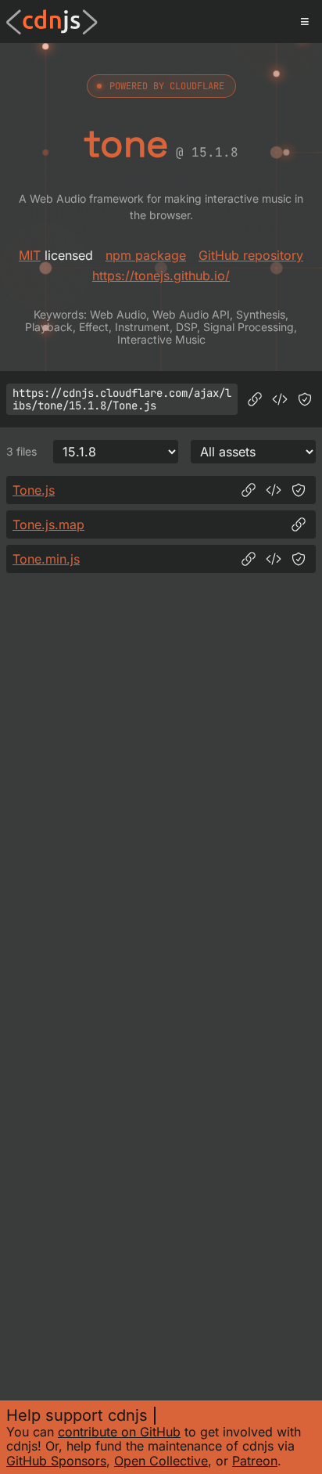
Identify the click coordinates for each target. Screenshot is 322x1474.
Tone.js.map (48, 524)
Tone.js (34, 490)
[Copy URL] (255, 399)
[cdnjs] (52, 21)
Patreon (254, 1461)
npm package (146, 255)
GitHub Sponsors (56, 1461)
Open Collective (161, 1461)
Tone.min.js (46, 559)
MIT (30, 255)
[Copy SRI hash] (305, 399)
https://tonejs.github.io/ (161, 275)
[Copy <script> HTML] (280, 399)
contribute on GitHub (119, 1432)
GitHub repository (251, 255)
